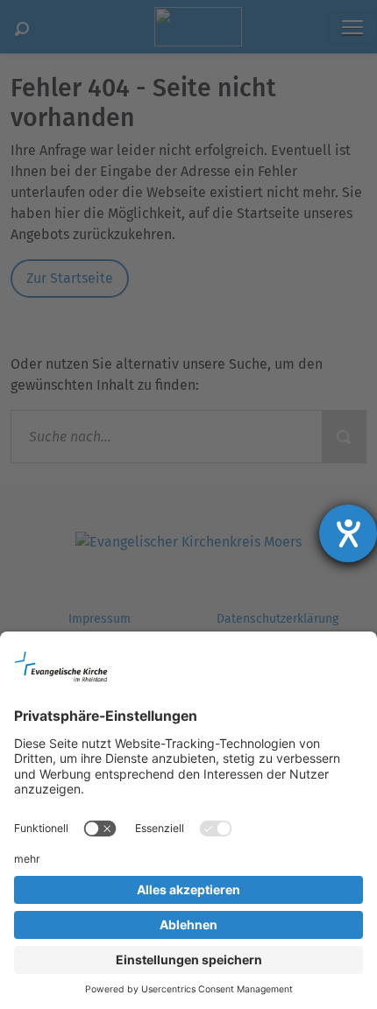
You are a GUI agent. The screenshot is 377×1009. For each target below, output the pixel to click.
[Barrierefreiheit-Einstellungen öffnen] (348, 533)
